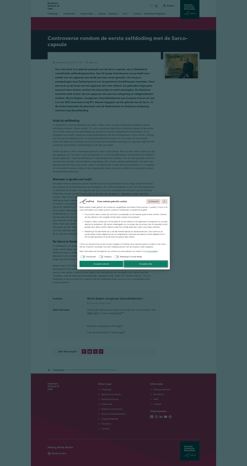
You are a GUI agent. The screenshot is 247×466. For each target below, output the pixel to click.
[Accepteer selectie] (164, 201)
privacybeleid (152, 251)
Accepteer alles (145, 264)
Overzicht (155, 201)
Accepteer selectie (101, 264)
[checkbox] (88, 256)
